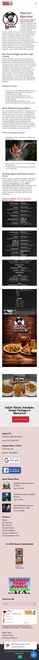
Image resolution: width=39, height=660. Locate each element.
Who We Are (7, 525)
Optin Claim (6, 633)
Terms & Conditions (9, 638)
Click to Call (20, 419)
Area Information (8, 530)
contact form (14, 184)
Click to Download (20, 567)
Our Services (7, 523)
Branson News (8, 528)
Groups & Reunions (9, 533)
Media (4, 520)
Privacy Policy (7, 635)
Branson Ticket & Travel (18, 123)
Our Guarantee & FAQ (10, 536)
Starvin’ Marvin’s (26, 21)
